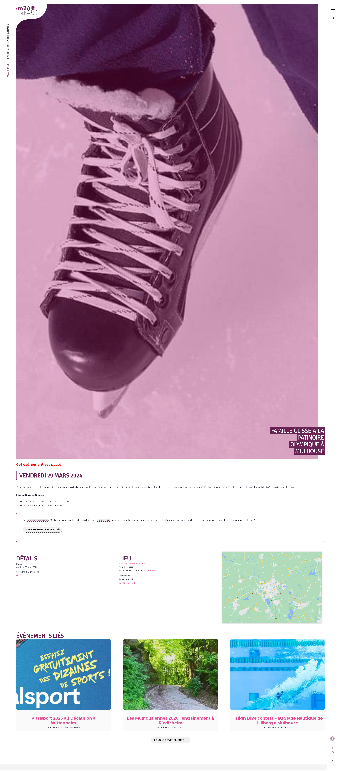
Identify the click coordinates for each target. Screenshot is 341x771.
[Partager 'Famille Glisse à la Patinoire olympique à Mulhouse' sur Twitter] (333, 752)
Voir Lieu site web (127, 583)
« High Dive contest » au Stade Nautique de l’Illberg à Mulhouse (278, 720)
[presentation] (63, 674)
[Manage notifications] (332, 738)
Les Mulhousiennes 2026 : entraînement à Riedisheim (170, 720)
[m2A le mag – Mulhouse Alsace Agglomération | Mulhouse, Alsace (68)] (36, 10)
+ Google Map (149, 570)
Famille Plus (103, 520)
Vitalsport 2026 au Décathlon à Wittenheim (63, 720)
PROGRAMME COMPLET (41, 529)
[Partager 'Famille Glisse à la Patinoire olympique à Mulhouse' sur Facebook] (333, 748)
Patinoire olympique (37, 520)
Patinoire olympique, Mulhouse (133, 563)
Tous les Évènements (169, 740)
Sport (18, 575)
